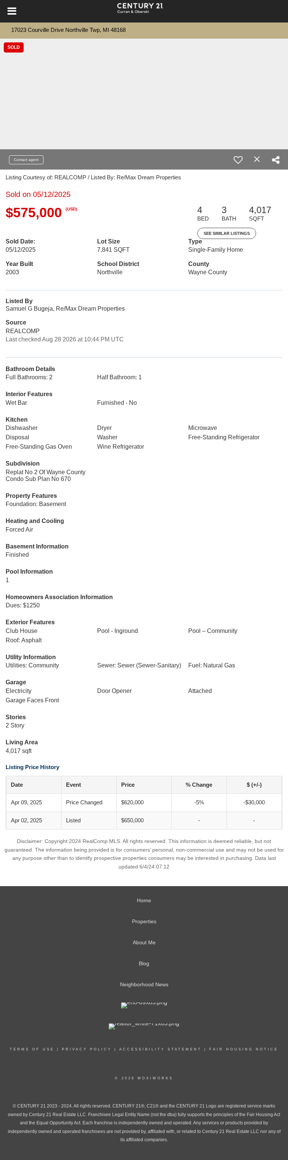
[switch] (238, 159)
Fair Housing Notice (243, 1049)
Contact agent (26, 160)
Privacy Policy (87, 1049)
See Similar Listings (227, 233)
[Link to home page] (144, 11)
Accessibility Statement (160, 1049)
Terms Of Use (32, 1049)
